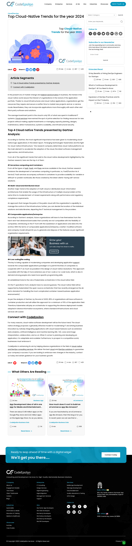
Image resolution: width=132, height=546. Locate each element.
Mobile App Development (75, 485)
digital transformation (50, 95)
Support (39, 499)
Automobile (10, 508)
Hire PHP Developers (43, 521)
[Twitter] (30, 69)
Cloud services (21, 118)
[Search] (121, 21)
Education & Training (12, 513)
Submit (120, 15)
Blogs (8, 499)
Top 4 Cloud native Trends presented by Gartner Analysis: (36, 83)
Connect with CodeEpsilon (23, 87)
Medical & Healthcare (13, 516)
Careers (8, 496)
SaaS (31, 168)
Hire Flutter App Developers (45, 508)
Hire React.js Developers (44, 519)
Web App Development (74, 488)
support (76, 262)
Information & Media (12, 511)
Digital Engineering (42, 491)
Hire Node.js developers (44, 516)
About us (9, 485)
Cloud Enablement (73, 491)
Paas (40, 168)
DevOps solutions (66, 349)
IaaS (26, 168)
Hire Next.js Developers (44, 513)
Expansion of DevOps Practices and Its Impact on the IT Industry (104, 98)
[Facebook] (27, 69)
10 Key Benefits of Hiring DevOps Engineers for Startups (105, 75)
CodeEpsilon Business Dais (19, 422)
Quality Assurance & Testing (76, 493)
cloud (52, 349)
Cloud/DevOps (13, 13)
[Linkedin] (34, 69)
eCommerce (78, 400)
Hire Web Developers (43, 511)
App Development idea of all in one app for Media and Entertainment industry (26, 405)
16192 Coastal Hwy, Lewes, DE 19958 (108, 516)
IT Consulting (41, 485)
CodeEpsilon (35, 317)
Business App (38, 400)
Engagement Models (12, 488)
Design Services (42, 488)
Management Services (44, 496)
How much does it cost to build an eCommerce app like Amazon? (64, 405)
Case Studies (10, 528)
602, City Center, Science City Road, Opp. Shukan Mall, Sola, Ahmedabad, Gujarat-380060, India (110, 494)
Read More (25, 431)
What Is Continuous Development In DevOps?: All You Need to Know (103, 86)
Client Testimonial (12, 493)
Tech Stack (10, 491)
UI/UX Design (71, 496)
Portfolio (9, 525)
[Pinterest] (37, 69)
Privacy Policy (120, 541)
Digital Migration (42, 493)
